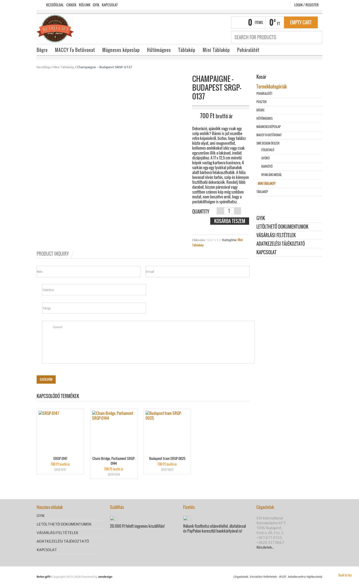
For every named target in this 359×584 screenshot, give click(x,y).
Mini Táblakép (216, 50)
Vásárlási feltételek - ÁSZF (268, 576)
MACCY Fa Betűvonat (75, 50)
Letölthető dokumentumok (282, 227)
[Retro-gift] (55, 29)
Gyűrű (265, 158)
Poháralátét (248, 50)
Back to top (345, 575)
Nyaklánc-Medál (271, 175)
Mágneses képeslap (121, 50)
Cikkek (71, 4)
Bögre (42, 50)
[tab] (56, 253)
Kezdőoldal (55, 4)
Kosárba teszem (229, 221)
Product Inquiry (53, 254)
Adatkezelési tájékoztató (280, 244)
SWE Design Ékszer (268, 143)
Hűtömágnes (159, 50)
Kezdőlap (44, 67)
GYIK (96, 4)
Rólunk (84, 4)
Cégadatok (240, 576)
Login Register (306, 4)
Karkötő (267, 166)
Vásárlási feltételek (276, 235)
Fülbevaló (267, 150)
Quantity (200, 211)
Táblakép (186, 50)
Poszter (261, 102)
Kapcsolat (110, 4)
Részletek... (265, 547)
